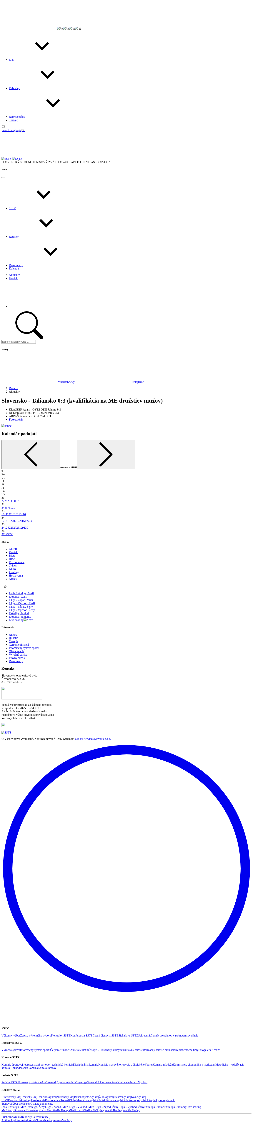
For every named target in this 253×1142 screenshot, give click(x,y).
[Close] (2, 177)
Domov (13, 388)
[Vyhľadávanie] (51, 158)
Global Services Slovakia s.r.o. (93, 738)
